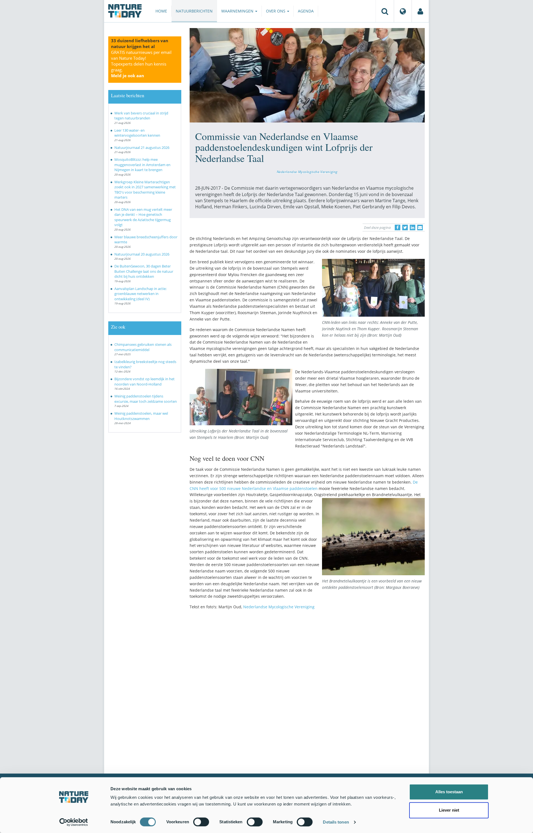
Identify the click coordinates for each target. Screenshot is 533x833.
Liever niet (449, 810)
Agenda (306, 11)
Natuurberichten (194, 11)
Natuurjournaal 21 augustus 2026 (141, 147)
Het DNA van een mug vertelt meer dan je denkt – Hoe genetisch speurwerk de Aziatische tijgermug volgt (143, 217)
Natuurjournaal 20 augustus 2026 (141, 254)
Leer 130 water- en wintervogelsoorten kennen (137, 133)
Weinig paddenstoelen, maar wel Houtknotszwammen (141, 416)
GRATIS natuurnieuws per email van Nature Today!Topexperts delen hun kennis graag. (141, 63)
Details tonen (336, 822)
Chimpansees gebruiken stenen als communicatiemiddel (143, 347)
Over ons (276, 11)
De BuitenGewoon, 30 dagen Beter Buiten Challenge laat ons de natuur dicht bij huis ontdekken (143, 271)
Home (161, 11)
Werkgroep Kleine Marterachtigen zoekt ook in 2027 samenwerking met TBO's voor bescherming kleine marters (145, 189)
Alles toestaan (449, 791)
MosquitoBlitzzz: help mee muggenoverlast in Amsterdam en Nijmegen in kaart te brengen (142, 164)
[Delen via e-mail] (420, 227)
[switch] (201, 821)
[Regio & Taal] (403, 11)
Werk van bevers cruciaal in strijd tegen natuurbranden (141, 116)
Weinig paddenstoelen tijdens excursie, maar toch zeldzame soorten (145, 399)
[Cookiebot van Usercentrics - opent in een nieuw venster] (73, 822)
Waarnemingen (238, 11)
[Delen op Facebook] (397, 227)
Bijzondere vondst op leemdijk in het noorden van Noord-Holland (144, 381)
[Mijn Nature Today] (420, 11)
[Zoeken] (385, 11)
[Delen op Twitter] (405, 227)
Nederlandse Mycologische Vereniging (307, 171)
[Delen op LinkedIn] (412, 227)
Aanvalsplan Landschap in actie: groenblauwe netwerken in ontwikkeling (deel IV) (140, 293)
